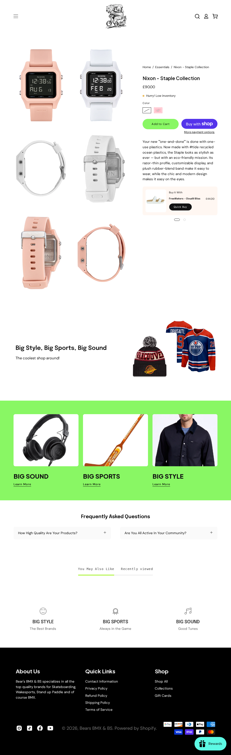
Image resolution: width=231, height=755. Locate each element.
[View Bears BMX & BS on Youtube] (50, 728)
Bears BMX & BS (96, 728)
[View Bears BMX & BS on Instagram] (19, 728)
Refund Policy (96, 695)
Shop (162, 671)
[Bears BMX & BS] (115, 16)
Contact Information (101, 681)
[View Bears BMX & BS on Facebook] (40, 728)
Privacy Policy (96, 688)
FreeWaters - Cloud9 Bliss (184, 199)
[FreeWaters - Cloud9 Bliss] (156, 200)
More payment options (199, 132)
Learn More (22, 484)
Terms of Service (99, 709)
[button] (197, 16)
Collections (164, 688)
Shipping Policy (97, 702)
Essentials (162, 67)
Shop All (161, 681)
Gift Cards (163, 695)
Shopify (148, 728)
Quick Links (100, 671)
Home (147, 67)
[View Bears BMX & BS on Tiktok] (29, 728)
